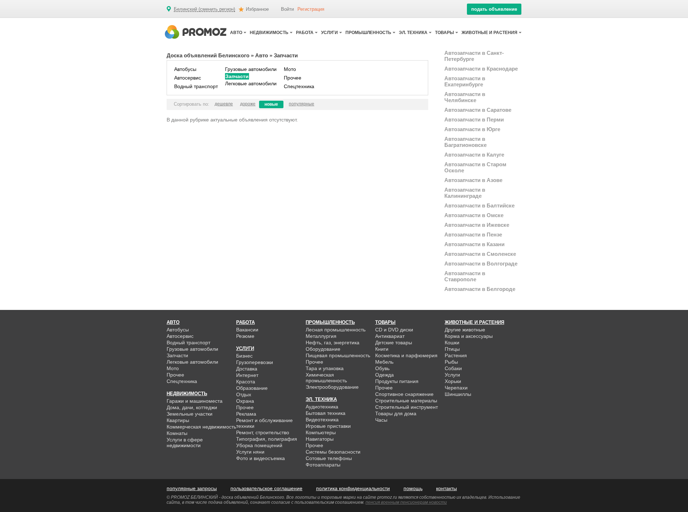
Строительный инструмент (406, 407)
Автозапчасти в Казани (474, 244)
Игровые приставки (328, 426)
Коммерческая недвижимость (201, 427)
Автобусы (185, 69)
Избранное (257, 9)
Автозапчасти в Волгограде (480, 263)
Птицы (452, 349)
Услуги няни (250, 452)
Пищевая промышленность (338, 355)
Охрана (245, 401)
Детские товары (393, 342)
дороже (247, 103)
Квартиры (178, 420)
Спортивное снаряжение (404, 394)
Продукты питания (397, 381)
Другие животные (465, 329)
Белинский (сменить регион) (204, 9)
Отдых (243, 394)
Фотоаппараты (323, 465)
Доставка (246, 369)
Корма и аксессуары (469, 336)
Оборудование (323, 349)
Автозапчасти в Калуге (474, 155)
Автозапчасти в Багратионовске (465, 142)
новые (271, 104)
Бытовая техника (325, 413)
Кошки (452, 342)
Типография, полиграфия (266, 439)
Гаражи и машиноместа (195, 401)
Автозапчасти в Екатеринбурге (464, 81)
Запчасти (237, 76)
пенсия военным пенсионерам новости (406, 502)
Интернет (247, 375)
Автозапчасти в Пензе (473, 234)
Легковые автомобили (251, 83)
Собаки (453, 368)
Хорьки (453, 381)
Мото (290, 69)
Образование (252, 388)
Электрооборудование (332, 387)
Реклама (246, 414)
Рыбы (451, 362)
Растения (456, 355)
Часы (381, 420)
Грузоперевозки (254, 362)
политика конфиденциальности (353, 488)
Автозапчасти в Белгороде (479, 289)
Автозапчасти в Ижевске (476, 225)
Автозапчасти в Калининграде (464, 193)
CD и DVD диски (394, 329)
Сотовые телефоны (329, 458)
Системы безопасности (333, 452)
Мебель (384, 362)
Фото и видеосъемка (260, 458)
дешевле (224, 103)
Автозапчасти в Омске (473, 215)
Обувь (382, 368)
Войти (287, 9)
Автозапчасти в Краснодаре (481, 69)
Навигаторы (320, 439)
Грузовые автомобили (251, 69)
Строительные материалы (406, 400)
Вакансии (247, 329)
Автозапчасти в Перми (474, 119)
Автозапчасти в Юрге (472, 129)
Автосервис (187, 78)
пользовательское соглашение (266, 488)
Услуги (452, 375)
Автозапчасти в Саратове (477, 110)
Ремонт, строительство (262, 432)
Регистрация (310, 9)
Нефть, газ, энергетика (332, 342)
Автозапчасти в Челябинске (464, 97)
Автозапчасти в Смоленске (480, 254)
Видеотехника (322, 419)
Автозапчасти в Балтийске (479, 205)
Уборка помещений (259, 445)
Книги (381, 349)
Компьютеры (321, 432)
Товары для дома (395, 413)
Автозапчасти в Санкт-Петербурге (474, 56)
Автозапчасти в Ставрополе (464, 276)
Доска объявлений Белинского (208, 55)
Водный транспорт (196, 86)
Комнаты (177, 433)
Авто (261, 55)
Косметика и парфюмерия (406, 355)
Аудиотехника (322, 407)
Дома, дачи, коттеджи (192, 407)
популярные (301, 103)
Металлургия (321, 336)
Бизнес (244, 356)
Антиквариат (390, 336)
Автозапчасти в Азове (473, 180)
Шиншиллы (458, 394)
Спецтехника (299, 86)
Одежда (384, 375)
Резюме (245, 336)
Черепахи (456, 388)
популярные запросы (192, 488)
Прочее (292, 78)
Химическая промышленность (326, 377)
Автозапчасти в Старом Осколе (475, 167)
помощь (412, 488)
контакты (446, 488)
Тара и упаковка (325, 368)
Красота (245, 381)
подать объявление (494, 9)
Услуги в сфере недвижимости (185, 442)
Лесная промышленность (336, 329)
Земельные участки (189, 414)
